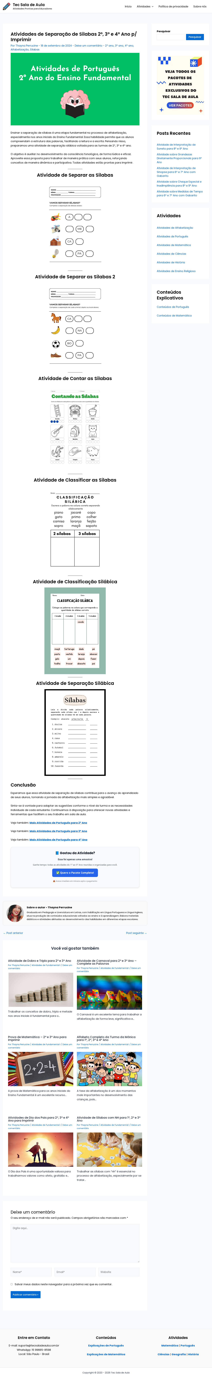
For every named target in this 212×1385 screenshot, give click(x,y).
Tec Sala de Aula (29, 4)
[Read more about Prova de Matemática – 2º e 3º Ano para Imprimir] (40, 1069)
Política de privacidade (173, 6)
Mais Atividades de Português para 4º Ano (58, 839)
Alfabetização (20, 49)
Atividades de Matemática (174, 245)
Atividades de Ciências (171, 254)
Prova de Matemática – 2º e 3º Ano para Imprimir (37, 1038)
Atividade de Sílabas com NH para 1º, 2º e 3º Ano (108, 1119)
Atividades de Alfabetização (175, 228)
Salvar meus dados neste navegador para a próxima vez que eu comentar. (63, 1284)
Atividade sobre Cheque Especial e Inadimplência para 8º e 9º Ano (179, 183)
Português (188, 1345)
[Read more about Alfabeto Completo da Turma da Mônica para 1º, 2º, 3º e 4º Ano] (109, 1069)
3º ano (119, 45)
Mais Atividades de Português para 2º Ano (58, 823)
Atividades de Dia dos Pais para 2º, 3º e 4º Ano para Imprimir (38, 1119)
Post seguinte (136, 933)
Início (128, 6)
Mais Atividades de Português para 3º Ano (58, 831)
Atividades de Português (172, 236)
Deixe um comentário (88, 45)
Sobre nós (200, 6)
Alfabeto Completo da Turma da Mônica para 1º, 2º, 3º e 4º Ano (106, 1038)
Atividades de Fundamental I (46, 965)
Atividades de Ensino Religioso (176, 271)
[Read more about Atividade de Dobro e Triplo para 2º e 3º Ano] (40, 989)
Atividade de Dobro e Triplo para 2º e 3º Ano (39, 961)
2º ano (109, 45)
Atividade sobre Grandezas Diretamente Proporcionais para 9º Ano (179, 158)
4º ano (129, 45)
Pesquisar (195, 37)
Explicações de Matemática (106, 1354)
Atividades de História (171, 262)
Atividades (143, 6)
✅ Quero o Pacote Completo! (75, 872)
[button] (151, 6)
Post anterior (13, 933)
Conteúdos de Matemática (174, 315)
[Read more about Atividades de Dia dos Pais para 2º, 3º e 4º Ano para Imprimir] (40, 1149)
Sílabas (35, 49)
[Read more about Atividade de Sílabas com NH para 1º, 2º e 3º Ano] (109, 1149)
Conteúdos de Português (173, 307)
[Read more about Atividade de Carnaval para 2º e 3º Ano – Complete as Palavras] (109, 992)
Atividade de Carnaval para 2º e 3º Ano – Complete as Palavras (107, 962)
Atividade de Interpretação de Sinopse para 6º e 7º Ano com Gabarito (176, 172)
